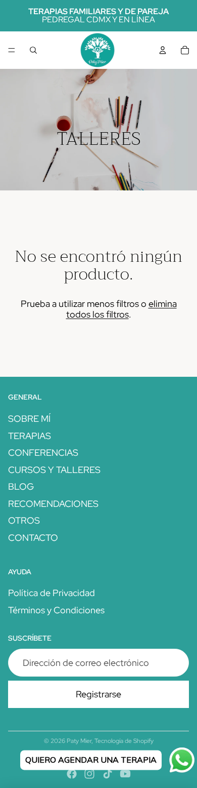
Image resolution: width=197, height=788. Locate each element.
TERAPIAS (29, 436)
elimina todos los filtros (121, 309)
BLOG (21, 486)
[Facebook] (72, 774)
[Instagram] (89, 774)
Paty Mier (79, 741)
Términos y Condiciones (56, 610)
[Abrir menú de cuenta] (163, 50)
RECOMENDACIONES (53, 503)
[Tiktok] (108, 774)
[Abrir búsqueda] (33, 50)
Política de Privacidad (51, 593)
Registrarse (98, 694)
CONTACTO (33, 537)
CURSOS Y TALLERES (54, 470)
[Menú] (11, 50)
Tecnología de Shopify (124, 741)
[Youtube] (125, 774)
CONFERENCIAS (43, 452)
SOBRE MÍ (29, 418)
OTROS (24, 520)
